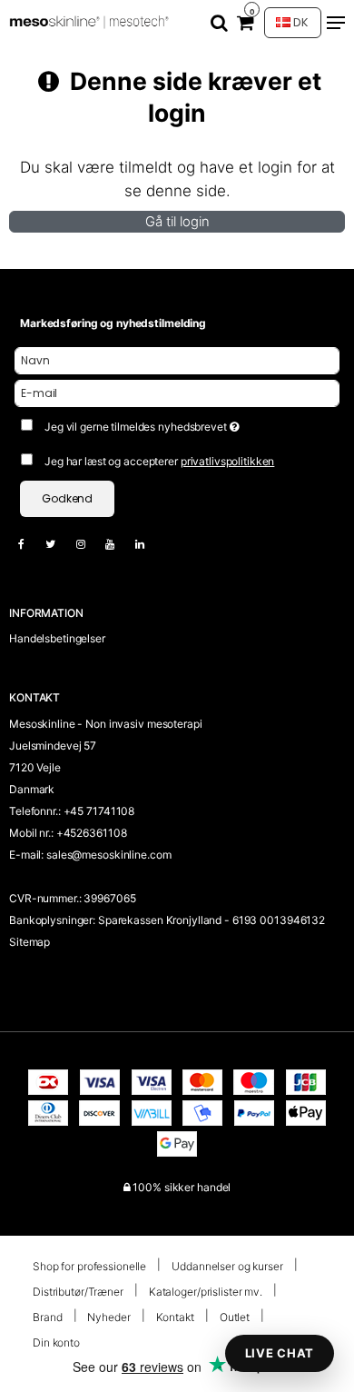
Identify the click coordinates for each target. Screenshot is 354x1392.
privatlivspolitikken (228, 461)
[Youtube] (119, 544)
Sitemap (29, 942)
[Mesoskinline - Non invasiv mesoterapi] (90, 22)
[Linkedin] (148, 544)
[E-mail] (177, 392)
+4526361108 (91, 833)
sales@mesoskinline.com (108, 854)
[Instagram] (89, 544)
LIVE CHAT (279, 1353)
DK (299, 22)
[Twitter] (59, 544)
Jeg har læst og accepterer (159, 461)
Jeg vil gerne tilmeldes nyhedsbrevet (165, 423)
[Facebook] (30, 544)
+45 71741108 (99, 811)
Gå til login (177, 222)
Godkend (67, 498)
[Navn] (177, 359)
